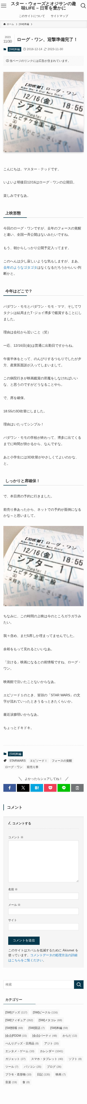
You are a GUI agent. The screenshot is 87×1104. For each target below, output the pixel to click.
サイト (12, 920)
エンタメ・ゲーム (19, 1051)
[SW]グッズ (16, 1012)
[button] (9, 788)
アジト (51, 1043)
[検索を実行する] (79, 984)
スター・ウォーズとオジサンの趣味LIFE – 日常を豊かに (43, 5)
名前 (13, 889)
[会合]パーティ (44, 1035)
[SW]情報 (14, 1028)
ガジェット (15, 1059)
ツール (11, 1066)
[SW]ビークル (45, 1012)
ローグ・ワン (13, 767)
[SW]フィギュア (19, 1020)
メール (14, 904)
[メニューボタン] (3, 6)
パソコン (32, 1066)
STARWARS (17, 760)
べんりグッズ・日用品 (22, 1043)
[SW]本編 (14, 49)
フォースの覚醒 (62, 760)
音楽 (11, 1082)
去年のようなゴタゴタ (20, 267)
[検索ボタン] (83, 6)
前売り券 (32, 767)
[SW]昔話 (37, 1028)
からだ (70, 1035)
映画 (61, 1074)
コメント (15, 837)
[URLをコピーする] (77, 788)
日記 (43, 1074)
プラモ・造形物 (18, 1074)
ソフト (75, 1059)
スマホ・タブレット (47, 1059)
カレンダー (51, 1051)
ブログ (54, 1066)
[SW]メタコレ (50, 1020)
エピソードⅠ (38, 760)
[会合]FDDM (16, 1035)
